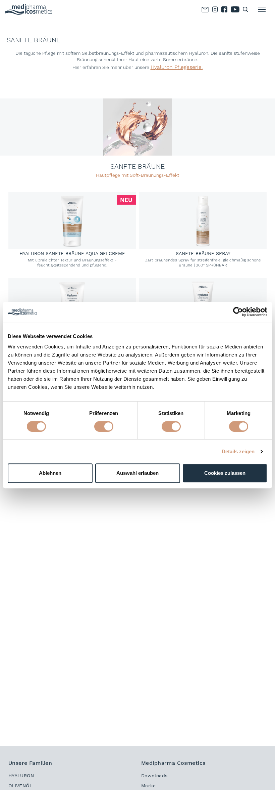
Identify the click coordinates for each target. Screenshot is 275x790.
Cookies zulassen (224, 473)
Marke (148, 785)
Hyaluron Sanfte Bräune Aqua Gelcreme (72, 253)
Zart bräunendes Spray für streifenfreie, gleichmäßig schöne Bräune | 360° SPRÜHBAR (203, 262)
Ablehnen (50, 473)
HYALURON (21, 775)
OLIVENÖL (20, 785)
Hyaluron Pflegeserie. (177, 67)
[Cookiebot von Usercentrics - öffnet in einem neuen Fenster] (238, 312)
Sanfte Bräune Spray (203, 253)
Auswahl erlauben (137, 473)
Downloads (154, 775)
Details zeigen (238, 451)
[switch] (103, 426)
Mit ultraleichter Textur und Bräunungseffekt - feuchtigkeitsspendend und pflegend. (72, 262)
